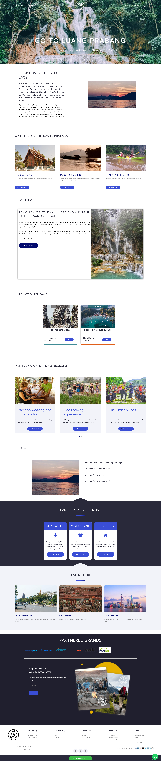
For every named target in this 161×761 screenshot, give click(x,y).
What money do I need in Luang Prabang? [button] (103, 463)
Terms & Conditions (114, 737)
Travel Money (139, 742)
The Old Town (23, 175)
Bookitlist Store (32, 735)
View (69, 339)
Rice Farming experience (73, 412)
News (56, 739)
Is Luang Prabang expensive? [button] (97, 481)
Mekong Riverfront (72, 175)
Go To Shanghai (111, 616)
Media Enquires (86, 737)
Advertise (84, 735)
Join (56, 742)
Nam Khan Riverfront (119, 175)
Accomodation (139, 735)
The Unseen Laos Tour (122, 412)
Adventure (31, 6)
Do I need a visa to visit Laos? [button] (97, 469)
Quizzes (57, 737)
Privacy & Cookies (114, 739)
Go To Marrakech (67, 616)
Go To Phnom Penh (23, 616)
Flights (137, 737)
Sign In (135, 6)
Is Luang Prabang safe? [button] (94, 475)
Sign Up (125, 6)
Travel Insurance (140, 739)
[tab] (105, 463)
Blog (56, 735)
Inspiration (19, 6)
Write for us (85, 739)
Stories (42, 6)
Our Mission (112, 735)
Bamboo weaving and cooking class (34, 412)
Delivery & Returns (33, 737)
